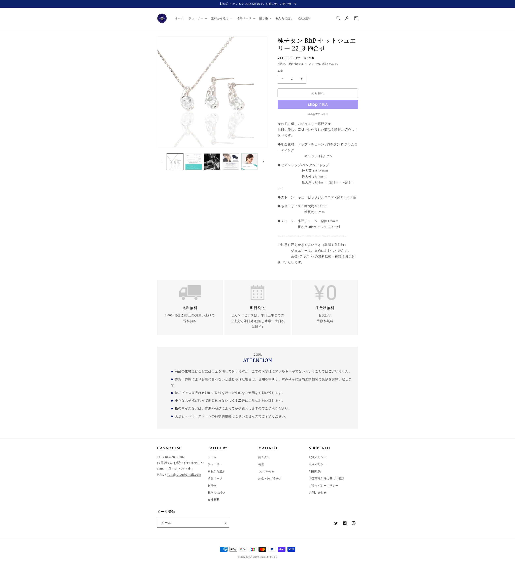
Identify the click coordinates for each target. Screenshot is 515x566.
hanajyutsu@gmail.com (184, 474)
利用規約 (315, 471)
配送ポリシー (318, 457)
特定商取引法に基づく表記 (326, 478)
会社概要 (213, 499)
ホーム (212, 457)
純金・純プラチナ (270, 478)
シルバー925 (266, 471)
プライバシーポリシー (323, 485)
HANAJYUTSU (251, 557)
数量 (280, 70)
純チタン (264, 457)
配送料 (292, 63)
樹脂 (261, 464)
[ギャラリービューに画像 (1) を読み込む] (175, 161)
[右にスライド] (263, 161)
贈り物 (212, 485)
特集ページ (215, 478)
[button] (197, 18)
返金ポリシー (318, 464)
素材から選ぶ (216, 471)
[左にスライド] (161, 161)
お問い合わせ (318, 492)
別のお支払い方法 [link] (318, 114)
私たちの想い (216, 492)
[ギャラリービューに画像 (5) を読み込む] (249, 161)
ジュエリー (215, 464)
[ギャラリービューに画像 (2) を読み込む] (193, 161)
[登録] (224, 523)
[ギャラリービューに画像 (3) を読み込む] (212, 161)
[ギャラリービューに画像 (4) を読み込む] (230, 161)
